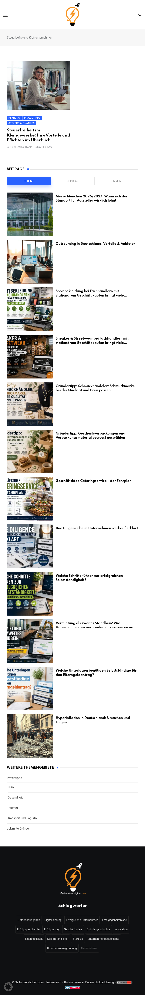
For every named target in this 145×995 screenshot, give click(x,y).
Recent (29, 181)
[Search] (140, 14)
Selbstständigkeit (57, 938)
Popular (72, 181)
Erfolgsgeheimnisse (114, 920)
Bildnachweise (73, 982)
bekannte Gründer (18, 828)
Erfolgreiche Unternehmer (82, 920)
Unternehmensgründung (62, 948)
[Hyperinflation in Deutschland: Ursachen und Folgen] (30, 736)
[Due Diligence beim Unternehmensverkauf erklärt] (30, 546)
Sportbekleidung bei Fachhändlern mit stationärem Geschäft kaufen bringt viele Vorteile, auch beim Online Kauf (90, 295)
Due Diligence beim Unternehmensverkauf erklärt (97, 528)
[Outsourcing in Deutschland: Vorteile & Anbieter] (30, 262)
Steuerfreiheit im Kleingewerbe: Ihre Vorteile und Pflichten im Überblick (38, 135)
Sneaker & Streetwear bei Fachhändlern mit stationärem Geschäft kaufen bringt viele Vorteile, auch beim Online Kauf (92, 343)
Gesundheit (15, 797)
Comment (116, 181)
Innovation (121, 929)
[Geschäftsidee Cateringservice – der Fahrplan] (30, 499)
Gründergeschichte (98, 929)
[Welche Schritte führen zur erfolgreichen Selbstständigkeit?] (30, 594)
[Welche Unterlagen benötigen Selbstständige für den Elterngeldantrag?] (30, 688)
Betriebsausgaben (29, 920)
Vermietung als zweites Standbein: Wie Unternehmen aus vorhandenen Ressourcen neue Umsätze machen (96, 627)
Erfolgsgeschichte (28, 929)
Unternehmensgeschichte (103, 938)
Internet (13, 808)
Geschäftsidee (73, 929)
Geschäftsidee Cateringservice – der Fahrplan (94, 481)
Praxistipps (14, 778)
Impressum (53, 982)
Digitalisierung (53, 920)
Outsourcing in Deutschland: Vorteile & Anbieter (95, 244)
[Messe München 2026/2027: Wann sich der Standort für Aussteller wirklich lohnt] (30, 214)
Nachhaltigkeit (34, 938)
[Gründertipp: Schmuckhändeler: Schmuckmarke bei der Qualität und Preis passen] (30, 404)
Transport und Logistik (22, 818)
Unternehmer (89, 948)
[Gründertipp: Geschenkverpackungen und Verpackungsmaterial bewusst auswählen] (30, 451)
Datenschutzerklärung (99, 982)
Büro (11, 787)
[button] (8, 986)
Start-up (78, 938)
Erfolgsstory (51, 929)
